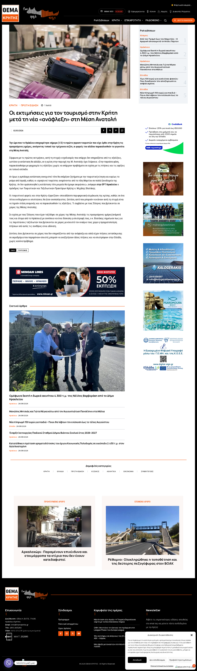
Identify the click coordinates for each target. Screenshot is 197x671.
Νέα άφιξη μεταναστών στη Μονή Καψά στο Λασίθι (113, 645)
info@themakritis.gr (19, 624)
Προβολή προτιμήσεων (180, 660)
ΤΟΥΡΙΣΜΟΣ (22, 250)
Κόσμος (144, 35)
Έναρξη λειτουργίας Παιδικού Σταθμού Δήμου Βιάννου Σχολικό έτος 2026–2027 (53, 432)
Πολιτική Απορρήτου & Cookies (161, 666)
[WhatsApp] (122, 130)
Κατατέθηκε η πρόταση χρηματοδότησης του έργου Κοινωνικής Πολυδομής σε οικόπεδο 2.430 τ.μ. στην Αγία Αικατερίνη (66, 445)
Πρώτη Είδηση (29, 105)
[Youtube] (78, 633)
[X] (109, 130)
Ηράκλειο (13, 404)
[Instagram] (66, 633)
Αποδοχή (137, 660)
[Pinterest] (116, 130)
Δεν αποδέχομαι (157, 660)
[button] (191, 635)
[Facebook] (103, 130)
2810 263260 (16, 627)
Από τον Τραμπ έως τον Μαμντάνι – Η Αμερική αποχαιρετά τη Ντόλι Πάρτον (159, 40)
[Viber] (8, 663)
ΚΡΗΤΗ (13, 105)
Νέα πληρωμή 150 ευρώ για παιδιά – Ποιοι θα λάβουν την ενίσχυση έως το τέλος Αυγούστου (59, 422)
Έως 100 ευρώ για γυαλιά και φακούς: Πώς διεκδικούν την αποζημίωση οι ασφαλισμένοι (159, 81)
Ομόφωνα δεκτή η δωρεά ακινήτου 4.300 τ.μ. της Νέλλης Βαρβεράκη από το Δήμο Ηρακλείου (61, 397)
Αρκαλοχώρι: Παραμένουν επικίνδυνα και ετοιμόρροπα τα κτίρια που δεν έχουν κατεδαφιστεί (54, 555)
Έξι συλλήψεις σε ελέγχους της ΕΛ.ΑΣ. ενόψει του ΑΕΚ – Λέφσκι (116, 637)
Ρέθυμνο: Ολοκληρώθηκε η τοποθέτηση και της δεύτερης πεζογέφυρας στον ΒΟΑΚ (142, 561)
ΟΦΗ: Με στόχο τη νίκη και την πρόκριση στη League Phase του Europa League (114, 628)
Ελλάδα (12, 426)
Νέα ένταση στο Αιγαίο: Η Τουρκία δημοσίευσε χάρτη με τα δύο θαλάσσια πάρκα (115, 620)
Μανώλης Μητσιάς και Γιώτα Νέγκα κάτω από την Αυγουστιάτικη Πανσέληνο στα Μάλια (57, 411)
